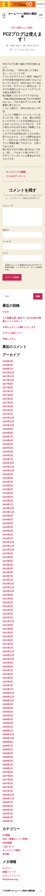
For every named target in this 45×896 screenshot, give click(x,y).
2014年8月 (7, 519)
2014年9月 (7, 515)
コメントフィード (11, 875)
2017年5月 (7, 399)
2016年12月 (8, 417)
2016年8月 (7, 433)
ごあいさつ (8, 846)
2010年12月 (8, 651)
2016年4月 (7, 448)
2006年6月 (7, 806)
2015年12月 (8, 463)
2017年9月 (7, 384)
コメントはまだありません (24, 50)
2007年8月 (7, 776)
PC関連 (6, 835)
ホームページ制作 (11, 850)
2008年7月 (7, 745)
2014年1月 (7, 538)
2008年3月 (7, 761)
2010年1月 (7, 689)
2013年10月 (8, 549)
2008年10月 (8, 738)
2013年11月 (8, 546)
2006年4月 (7, 810)
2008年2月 (7, 764)
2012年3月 (7, 610)
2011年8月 (7, 629)
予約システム (9, 339)
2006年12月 (8, 794)
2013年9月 (7, 553)
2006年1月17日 (33, 45)
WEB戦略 (7, 842)
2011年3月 (7, 640)
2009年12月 (8, 693)
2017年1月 (7, 414)
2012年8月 (7, 598)
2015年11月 (8, 466)
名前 (5, 230)
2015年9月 (7, 474)
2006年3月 (7, 813)
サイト (5, 253)
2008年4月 (7, 757)
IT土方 (5, 312)
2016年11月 (8, 421)
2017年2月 (7, 410)
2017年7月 (7, 391)
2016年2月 (7, 455)
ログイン (6, 868)
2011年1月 (7, 647)
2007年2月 (7, 787)
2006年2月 (7, 817)
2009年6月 (7, 712)
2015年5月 (7, 489)
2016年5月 (7, 444)
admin (18, 45)
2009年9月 (7, 704)
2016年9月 (7, 429)
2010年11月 (8, 655)
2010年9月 (7, 663)
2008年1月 (7, 768)
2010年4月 (7, 681)
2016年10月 (8, 425)
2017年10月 (8, 380)
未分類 (5, 854)
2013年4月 (7, 568)
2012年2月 (7, 613)
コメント (7, 206)
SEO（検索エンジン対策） (23, 28)
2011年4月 (7, 636)
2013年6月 (7, 561)
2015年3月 (7, 497)
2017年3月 (7, 406)
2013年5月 (7, 564)
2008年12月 (8, 734)
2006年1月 (7, 821)
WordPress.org (10, 879)
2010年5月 (7, 678)
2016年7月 (7, 436)
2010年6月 (7, 674)
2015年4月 (7, 493)
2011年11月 (8, 621)
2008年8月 (7, 742)
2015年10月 (8, 470)
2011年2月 (7, 644)
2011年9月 (7, 625)
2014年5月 (7, 527)
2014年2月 (7, 534)
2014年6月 (7, 523)
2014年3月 (7, 531)
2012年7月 (7, 602)
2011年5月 (7, 632)
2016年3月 (7, 451)
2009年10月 (8, 700)
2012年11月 (8, 587)
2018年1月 (7, 368)
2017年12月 (8, 372)
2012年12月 (8, 583)
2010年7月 (7, 670)
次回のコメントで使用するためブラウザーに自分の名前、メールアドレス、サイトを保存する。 (23, 267)
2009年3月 (7, 723)
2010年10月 (8, 659)
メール (6, 241)
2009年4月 (7, 719)
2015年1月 (7, 504)
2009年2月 (7, 727)
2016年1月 (7, 459)
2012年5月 (7, 606)
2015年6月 (7, 485)
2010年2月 (7, 685)
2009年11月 (8, 696)
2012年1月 (7, 617)
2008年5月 (7, 753)
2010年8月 (7, 666)
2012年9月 (7, 595)
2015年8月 (7, 478)
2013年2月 (7, 576)
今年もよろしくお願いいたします (19, 327)
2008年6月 (7, 749)
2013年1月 (7, 580)
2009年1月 (7, 730)
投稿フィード (9, 872)
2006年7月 (7, 802)
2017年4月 (7, 402)
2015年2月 (7, 500)
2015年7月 (7, 482)
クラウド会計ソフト (12, 333)
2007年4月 (7, 779)
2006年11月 (8, 798)
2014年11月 (8, 512)
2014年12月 (8, 508)
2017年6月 (7, 395)
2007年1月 (7, 791)
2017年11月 (8, 376)
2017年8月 (7, 387)
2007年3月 (7, 783)
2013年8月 (7, 557)
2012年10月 (8, 591)
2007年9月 (7, 772)
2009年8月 (7, 708)
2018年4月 (7, 361)
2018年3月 (7, 365)
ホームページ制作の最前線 (22, 15)
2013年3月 (7, 572)
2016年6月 (7, 440)
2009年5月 (7, 715)
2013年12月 (8, 542)
